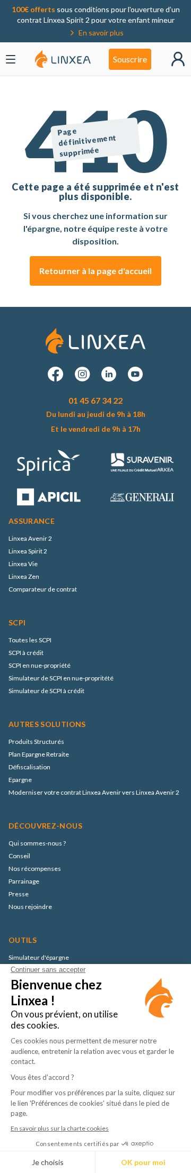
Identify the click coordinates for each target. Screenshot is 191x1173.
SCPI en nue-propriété (39, 665)
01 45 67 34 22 (95, 400)
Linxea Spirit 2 (27, 551)
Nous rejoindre (30, 907)
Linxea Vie (23, 564)
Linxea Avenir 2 (30, 538)
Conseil (19, 856)
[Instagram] (82, 374)
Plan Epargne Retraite (38, 754)
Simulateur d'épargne (38, 957)
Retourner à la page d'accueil (95, 271)
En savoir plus (101, 32)
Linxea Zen (23, 576)
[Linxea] (63, 59)
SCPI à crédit (26, 653)
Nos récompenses (34, 868)
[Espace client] (178, 59)
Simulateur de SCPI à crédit (46, 691)
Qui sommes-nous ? (37, 843)
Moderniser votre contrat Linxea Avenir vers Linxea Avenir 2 (93, 792)
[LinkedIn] (109, 374)
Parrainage (23, 881)
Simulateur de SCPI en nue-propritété (61, 678)
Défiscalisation (29, 767)
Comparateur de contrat (42, 589)
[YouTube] (135, 374)
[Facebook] (56, 374)
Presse (18, 894)
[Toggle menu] (10, 59)
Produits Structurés (36, 741)
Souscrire (130, 59)
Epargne (20, 780)
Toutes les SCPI (29, 640)
